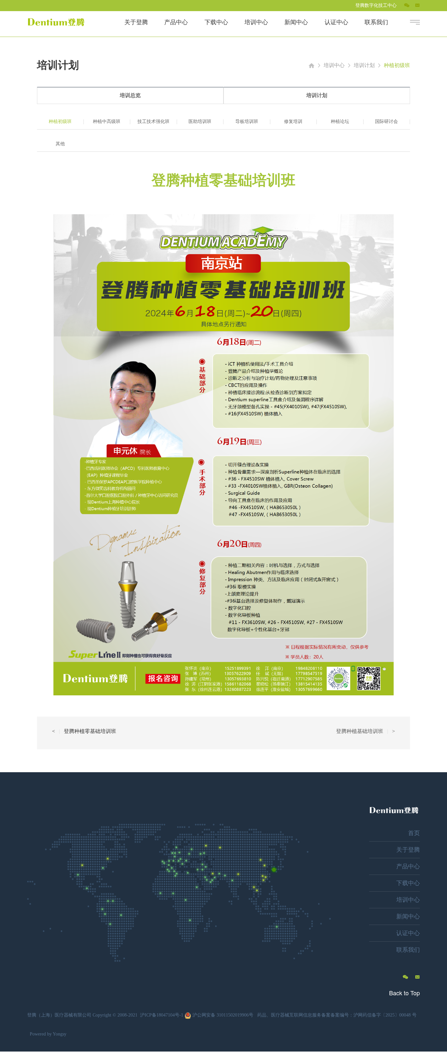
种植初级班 (397, 65)
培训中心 (334, 65)
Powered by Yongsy (48, 1034)
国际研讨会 (386, 121)
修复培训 (293, 121)
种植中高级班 (106, 121)
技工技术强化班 (153, 121)
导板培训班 (246, 121)
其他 (60, 144)
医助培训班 (199, 121)
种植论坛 (340, 121)
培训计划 (364, 65)
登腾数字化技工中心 (376, 5)
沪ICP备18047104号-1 (161, 1015)
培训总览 (130, 95)
